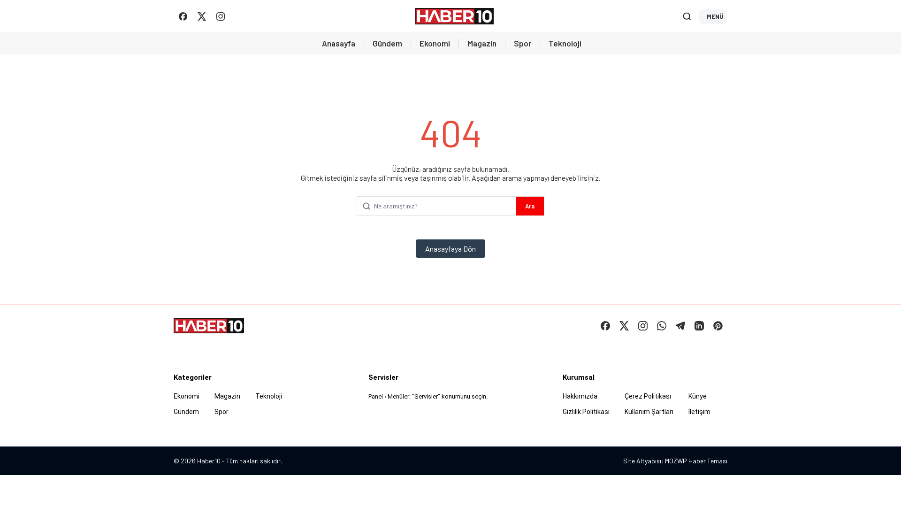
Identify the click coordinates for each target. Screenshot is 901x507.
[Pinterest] (718, 325)
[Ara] (687, 16)
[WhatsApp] (661, 325)
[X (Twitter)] (201, 16)
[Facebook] (183, 16)
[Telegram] (680, 325)
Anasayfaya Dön (450, 248)
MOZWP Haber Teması (696, 461)
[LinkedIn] (699, 325)
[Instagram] (220, 16)
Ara (529, 206)
